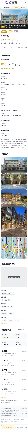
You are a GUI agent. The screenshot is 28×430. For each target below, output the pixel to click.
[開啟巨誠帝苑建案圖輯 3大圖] (14, 198)
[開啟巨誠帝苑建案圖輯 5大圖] (14, 248)
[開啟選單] (2, 2)
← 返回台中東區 (6, 7)
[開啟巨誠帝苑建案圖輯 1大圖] (14, 165)
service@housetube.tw (9, 423)
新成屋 (10, 31)
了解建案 (15, 7)
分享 (11, 47)
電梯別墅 (16, 31)
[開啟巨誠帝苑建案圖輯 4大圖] (14, 222)
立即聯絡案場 (8, 427)
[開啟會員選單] (25, 2)
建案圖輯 (23, 7)
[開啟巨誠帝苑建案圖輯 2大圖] (14, 181)
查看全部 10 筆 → (22, 330)
